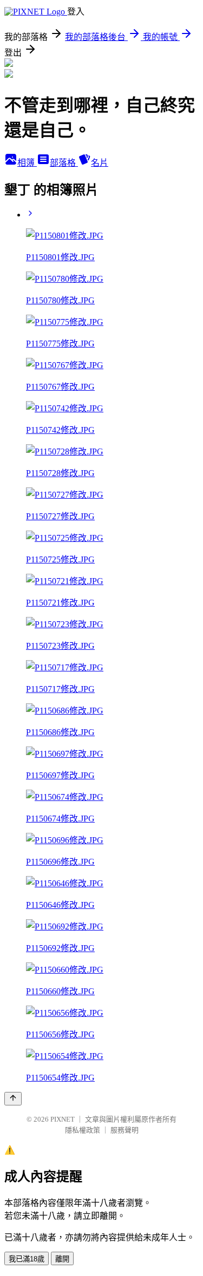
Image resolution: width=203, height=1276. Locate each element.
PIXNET (62, 1119)
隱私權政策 (82, 1130)
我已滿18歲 (26, 1259)
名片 (99, 162)
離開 (62, 1259)
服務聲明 (124, 1130)
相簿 (27, 162)
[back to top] (13, 1098)
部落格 (64, 162)
